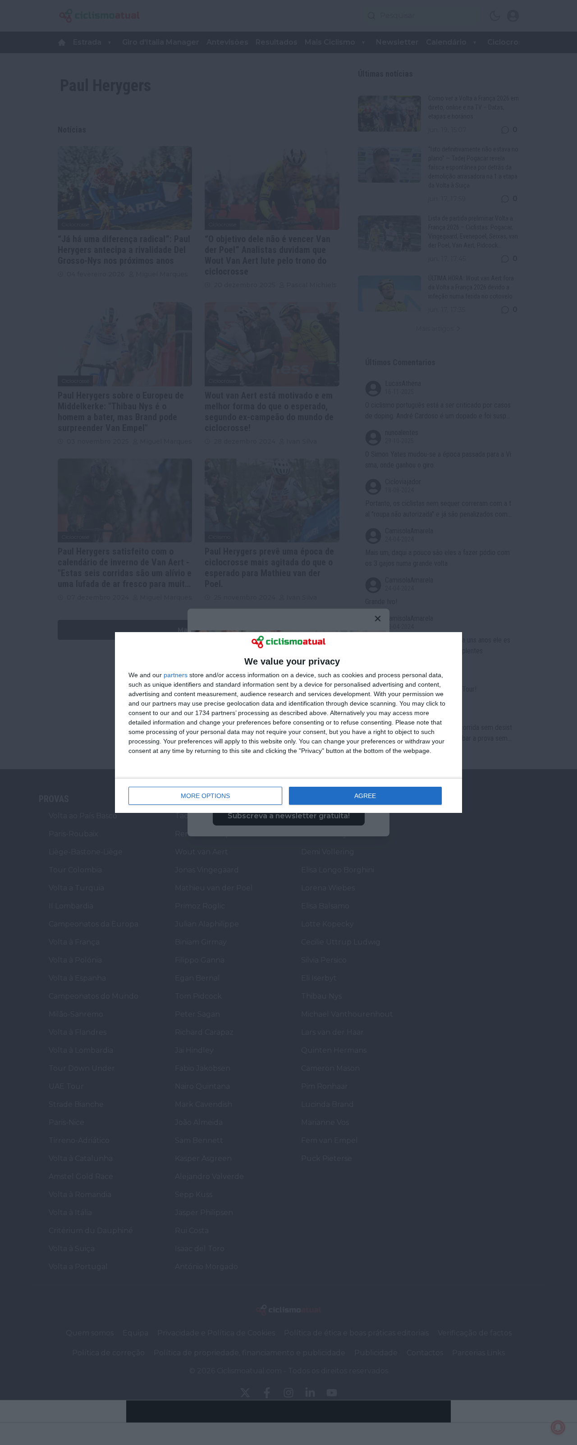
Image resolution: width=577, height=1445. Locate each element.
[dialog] (288, 722)
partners (176, 675)
